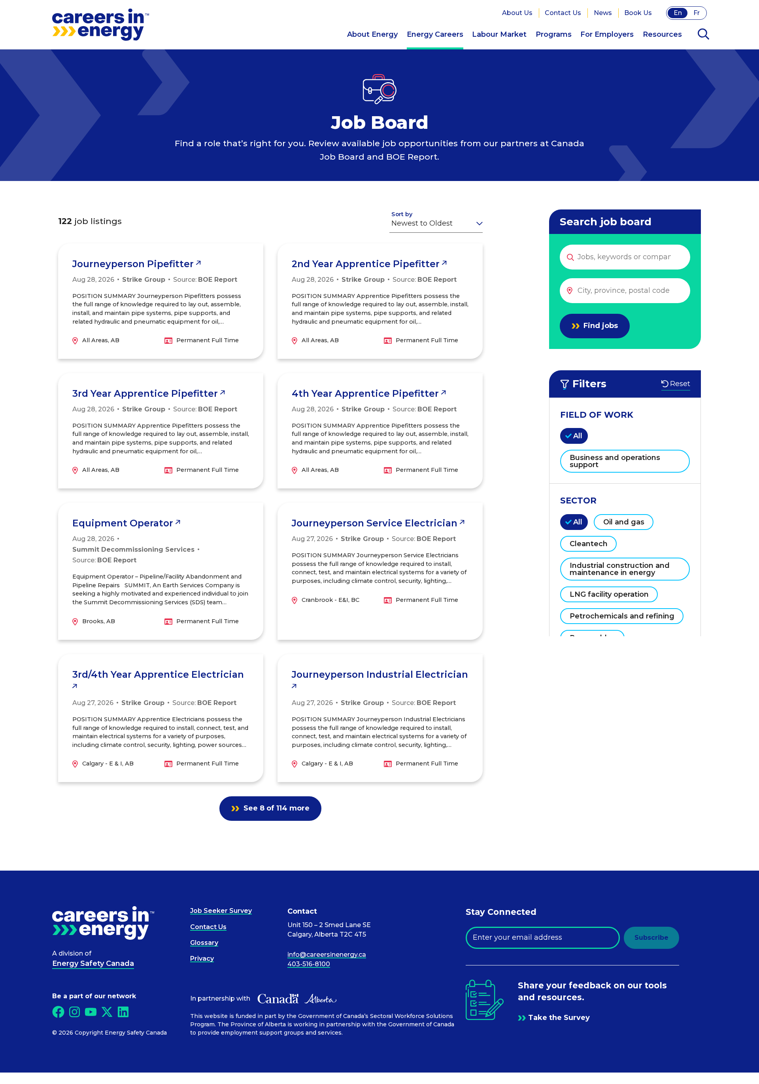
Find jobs (600, 325)
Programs (554, 34)
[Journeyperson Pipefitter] (160, 301)
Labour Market (499, 34)
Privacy (202, 958)
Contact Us (563, 13)
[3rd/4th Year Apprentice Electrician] (160, 718)
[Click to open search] (703, 35)
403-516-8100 (308, 964)
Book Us (638, 13)
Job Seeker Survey (221, 910)
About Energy (372, 34)
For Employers (607, 34)
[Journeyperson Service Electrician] (380, 571)
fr (696, 13)
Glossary (204, 942)
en (678, 13)
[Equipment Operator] (160, 571)
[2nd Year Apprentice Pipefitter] (380, 301)
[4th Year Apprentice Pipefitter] (380, 430)
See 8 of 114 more (276, 808)
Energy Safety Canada (93, 963)
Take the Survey (559, 1017)
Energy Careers (435, 34)
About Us (517, 13)
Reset (680, 383)
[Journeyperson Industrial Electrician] (380, 718)
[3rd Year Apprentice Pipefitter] (160, 430)
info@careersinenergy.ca (326, 954)
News (603, 13)
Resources (662, 34)
